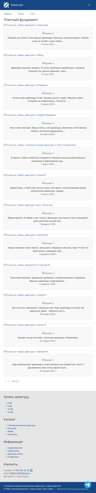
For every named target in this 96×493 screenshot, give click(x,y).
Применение (13, 451)
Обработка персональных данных (72, 489)
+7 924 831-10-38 (21, 470)
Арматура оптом (15, 454)
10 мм (10, 409)
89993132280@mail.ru (20, 473)
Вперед (15, 381)
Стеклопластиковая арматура (21, 425)
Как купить (12, 434)
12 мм (10, 412)
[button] (89, 5)
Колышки (12, 428)
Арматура (16, 4)
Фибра (11, 431)
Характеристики (15, 448)
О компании (13, 457)
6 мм (10, 403)
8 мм (10, 406)
